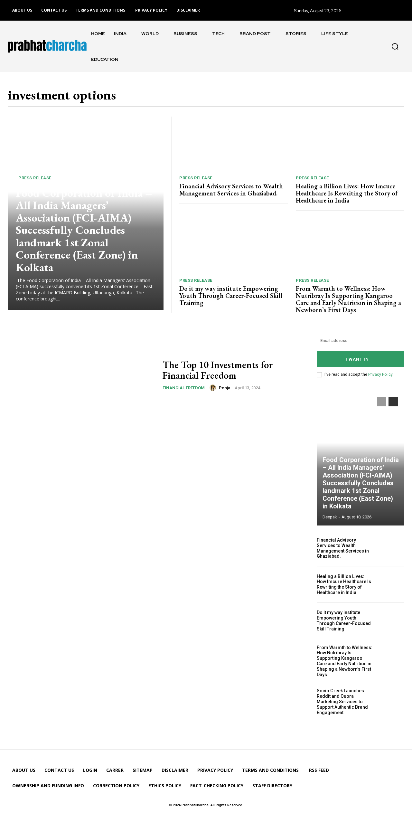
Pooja (224, 387)
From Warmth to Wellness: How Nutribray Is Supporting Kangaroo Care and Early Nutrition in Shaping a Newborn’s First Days (348, 299)
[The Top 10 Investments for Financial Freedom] (81, 377)
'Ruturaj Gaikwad (317, 98)
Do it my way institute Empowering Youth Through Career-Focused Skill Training (230, 295)
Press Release (35, 177)
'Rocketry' (239, 98)
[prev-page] (381, 401)
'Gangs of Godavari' (197, 98)
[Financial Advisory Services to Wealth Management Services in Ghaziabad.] (233, 144)
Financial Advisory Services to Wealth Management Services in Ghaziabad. (231, 189)
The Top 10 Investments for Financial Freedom (218, 370)
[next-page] (393, 401)
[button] (395, 46)
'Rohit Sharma (274, 98)
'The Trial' (356, 98)
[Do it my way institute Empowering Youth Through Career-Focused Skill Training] (233, 246)
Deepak (330, 517)
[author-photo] (214, 387)
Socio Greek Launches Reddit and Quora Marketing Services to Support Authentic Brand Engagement (342, 701)
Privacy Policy (380, 374)
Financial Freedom (184, 387)
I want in (357, 359)
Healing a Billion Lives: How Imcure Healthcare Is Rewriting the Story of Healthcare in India (347, 193)
